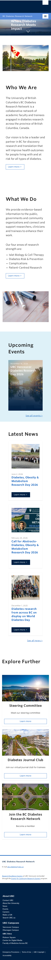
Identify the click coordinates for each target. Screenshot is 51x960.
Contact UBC (8, 900)
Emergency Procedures (11, 952)
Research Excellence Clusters (12, 876)
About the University (11, 903)
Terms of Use (26, 952)
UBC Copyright (39, 952)
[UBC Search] (45, 3)
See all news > (35, 640)
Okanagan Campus (11, 930)
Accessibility (7, 955)
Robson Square (9, 937)
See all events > (34, 415)
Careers (6, 912)
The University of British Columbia (19, 5)
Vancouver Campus (11, 927)
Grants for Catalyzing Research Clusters (25, 878)
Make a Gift (7, 915)
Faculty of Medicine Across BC (15, 943)
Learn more (13, 167)
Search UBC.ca (9, 918)
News (5, 906)
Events (5, 909)
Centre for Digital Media (12, 940)
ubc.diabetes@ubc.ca (15, 867)
